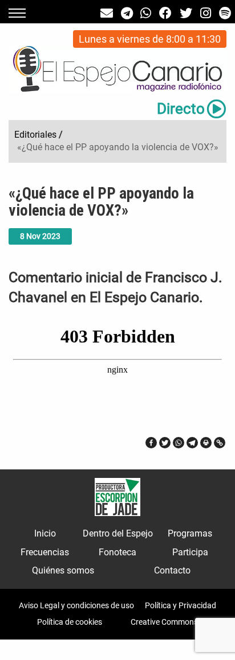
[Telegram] (192, 442)
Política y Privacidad (180, 605)
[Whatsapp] (178, 442)
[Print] (206, 442)
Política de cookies (69, 621)
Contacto (172, 570)
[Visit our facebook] (165, 13)
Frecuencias (45, 552)
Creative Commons (164, 621)
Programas (190, 533)
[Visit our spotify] (225, 13)
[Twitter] (165, 442)
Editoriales (35, 134)
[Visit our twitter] (186, 13)
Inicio (45, 533)
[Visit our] (106, 13)
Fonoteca (117, 552)
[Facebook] (151, 442)
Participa (190, 552)
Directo (181, 108)
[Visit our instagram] (205, 13)
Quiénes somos (63, 570)
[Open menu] (17, 13)
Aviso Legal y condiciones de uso (76, 605)
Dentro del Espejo (118, 533)
